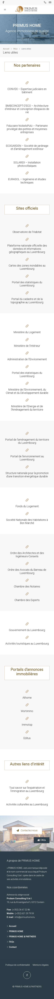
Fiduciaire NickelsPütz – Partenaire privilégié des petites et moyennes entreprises (27, 129)
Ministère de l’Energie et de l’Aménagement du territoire (27, 408)
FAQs (11, 942)
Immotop (27, 724)
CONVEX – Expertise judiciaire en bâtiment (27, 90)
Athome (27, 697)
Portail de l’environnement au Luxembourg (27, 458)
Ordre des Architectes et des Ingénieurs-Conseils (27, 554)
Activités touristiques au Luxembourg (27, 643)
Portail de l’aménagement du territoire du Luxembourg (27, 441)
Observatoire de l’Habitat (27, 232)
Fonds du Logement (27, 506)
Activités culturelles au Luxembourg (27, 804)
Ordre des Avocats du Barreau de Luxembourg (27, 571)
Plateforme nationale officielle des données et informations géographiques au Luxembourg (27, 249)
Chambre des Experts (27, 600)
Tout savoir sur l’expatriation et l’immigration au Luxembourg (27, 789)
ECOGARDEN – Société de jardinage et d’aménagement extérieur (27, 147)
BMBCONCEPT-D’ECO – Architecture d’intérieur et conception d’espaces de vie (27, 109)
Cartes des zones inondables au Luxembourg (27, 267)
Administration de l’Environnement (27, 359)
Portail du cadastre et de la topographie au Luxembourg (27, 300)
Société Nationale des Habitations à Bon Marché (27, 521)
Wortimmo (27, 711)
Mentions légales (41, 965)
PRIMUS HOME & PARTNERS (22, 936)
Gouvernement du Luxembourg (27, 630)
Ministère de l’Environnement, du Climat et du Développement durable (27, 391)
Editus (27, 738)
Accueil (12, 926)
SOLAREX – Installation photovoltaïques (27, 164)
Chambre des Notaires (27, 586)
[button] (27, 830)
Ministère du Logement (27, 332)
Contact (12, 947)
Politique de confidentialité (17, 965)
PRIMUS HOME (16, 931)
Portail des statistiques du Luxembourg (27, 284)
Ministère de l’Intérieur (27, 345)
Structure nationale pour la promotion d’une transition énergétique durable (27, 474)
